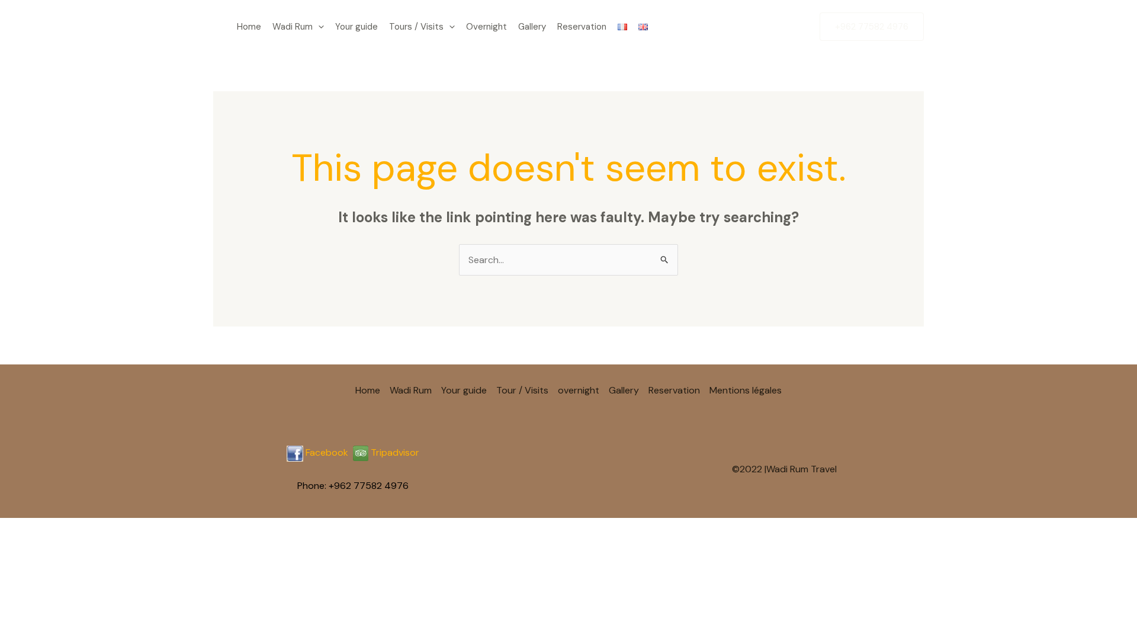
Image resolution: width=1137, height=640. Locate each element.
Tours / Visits (416, 27)
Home (249, 27)
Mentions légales (745, 390)
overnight (578, 390)
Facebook (327, 452)
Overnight (486, 27)
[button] (318, 26)
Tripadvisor (393, 452)
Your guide (356, 27)
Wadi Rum (292, 27)
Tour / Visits (522, 390)
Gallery (532, 27)
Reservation (581, 27)
